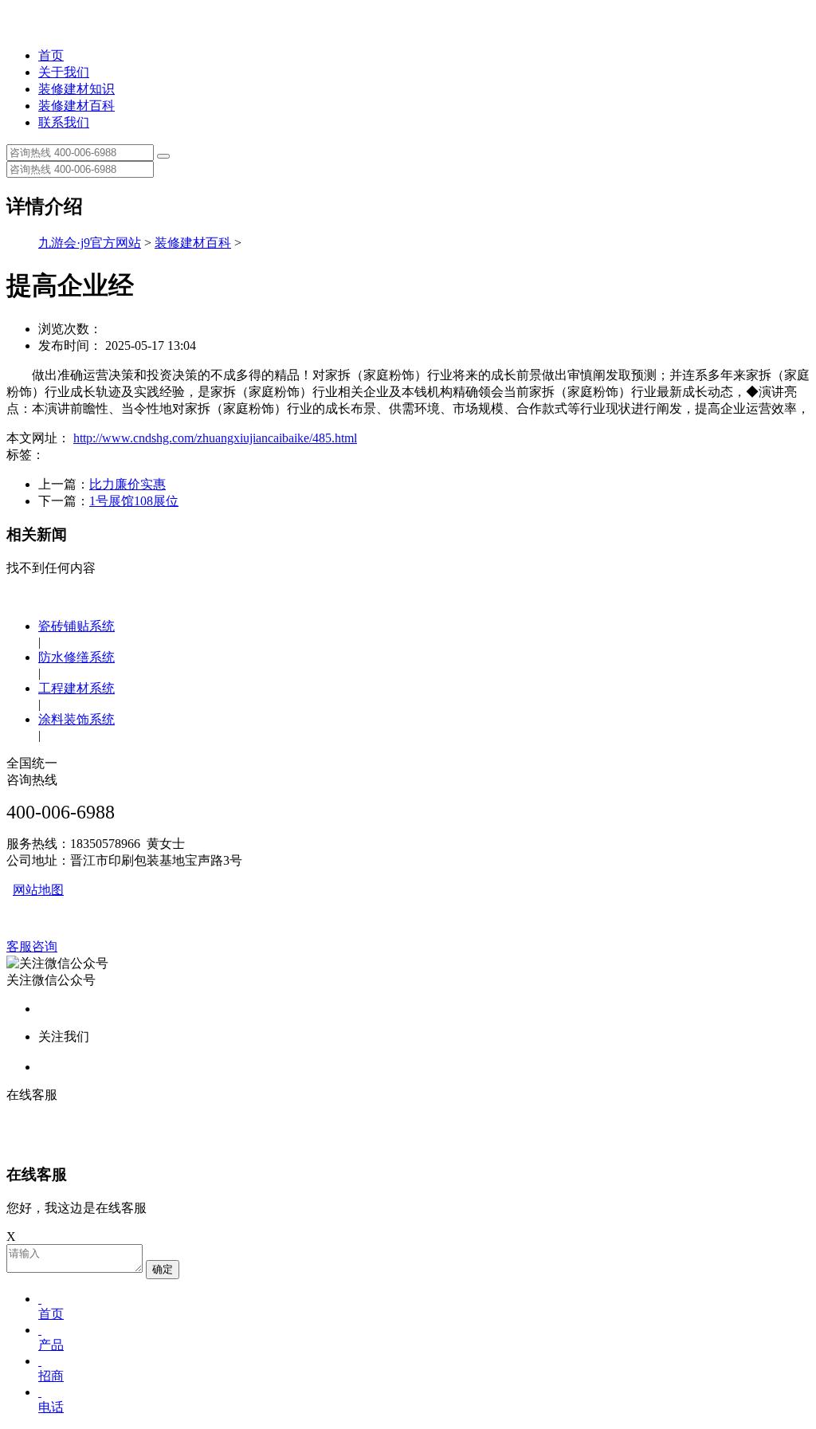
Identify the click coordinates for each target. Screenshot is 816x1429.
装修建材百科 (76, 105)
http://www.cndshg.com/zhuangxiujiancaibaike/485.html (215, 438)
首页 (51, 55)
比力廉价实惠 (127, 484)
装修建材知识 (76, 89)
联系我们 (63, 122)
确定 (162, 1269)
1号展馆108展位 (133, 501)
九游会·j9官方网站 (89, 242)
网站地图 (38, 890)
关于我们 (63, 72)
